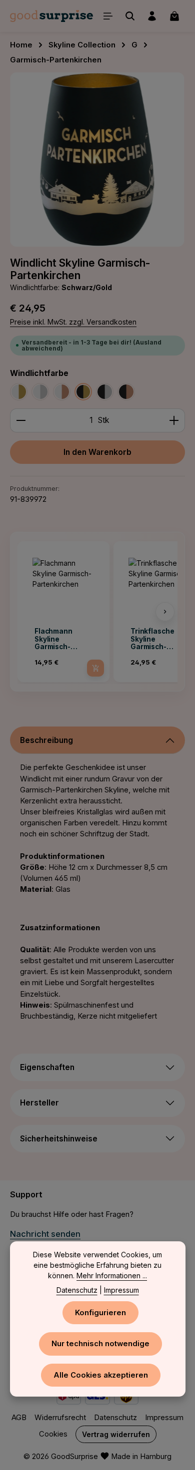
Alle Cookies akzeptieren (101, 1375)
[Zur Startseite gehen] (51, 16)
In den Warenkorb (98, 452)
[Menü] (108, 16)
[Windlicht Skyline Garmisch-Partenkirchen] (97, 159)
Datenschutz (115, 1417)
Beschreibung (46, 740)
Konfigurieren (100, 1312)
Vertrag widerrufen (116, 1434)
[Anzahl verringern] (21, 420)
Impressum (164, 1417)
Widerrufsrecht (60, 1417)
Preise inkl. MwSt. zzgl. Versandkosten (73, 322)
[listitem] (64, 611)
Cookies (53, 1434)
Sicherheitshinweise (59, 1138)
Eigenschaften (47, 1067)
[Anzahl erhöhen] (174, 420)
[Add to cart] (95, 668)
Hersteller (39, 1102)
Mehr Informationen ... (111, 1275)
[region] (97, 159)
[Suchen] (130, 16)
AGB (19, 1417)
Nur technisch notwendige (101, 1343)
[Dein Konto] (152, 16)
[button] (30, 611)
